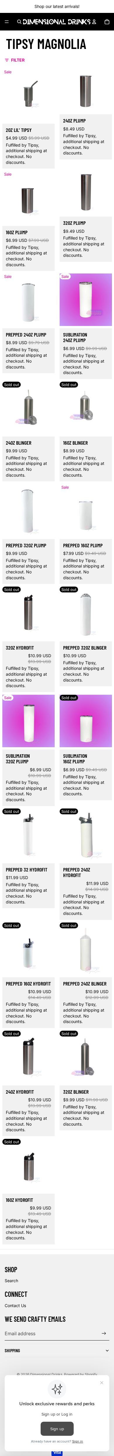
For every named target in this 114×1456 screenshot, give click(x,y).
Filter (18, 59)
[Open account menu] (94, 21)
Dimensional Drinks (46, 1374)
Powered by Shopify (80, 1374)
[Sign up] (104, 1333)
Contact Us (15, 1305)
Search (11, 1280)
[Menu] (6, 21)
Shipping (12, 1350)
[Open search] (19, 21)
